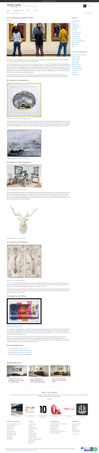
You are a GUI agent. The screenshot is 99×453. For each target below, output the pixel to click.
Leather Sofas (75, 25)
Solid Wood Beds (76, 56)
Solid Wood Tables (76, 66)
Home (8, 13)
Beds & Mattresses (76, 27)
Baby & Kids (75, 44)
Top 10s (74, 23)
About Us (74, 428)
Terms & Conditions (77, 424)
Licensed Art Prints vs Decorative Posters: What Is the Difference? (16, 380)
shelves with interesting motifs (31, 332)
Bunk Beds (74, 29)
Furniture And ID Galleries (78, 40)
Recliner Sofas (75, 62)
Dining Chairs (53, 428)
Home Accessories (22, 348)
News (73, 46)
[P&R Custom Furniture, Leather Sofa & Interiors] (14, 6)
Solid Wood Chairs (76, 64)
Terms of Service (76, 431)
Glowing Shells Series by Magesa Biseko (21, 118)
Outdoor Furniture (76, 38)
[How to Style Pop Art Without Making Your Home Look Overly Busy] (39, 371)
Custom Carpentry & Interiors (79, 55)
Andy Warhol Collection (17, 326)
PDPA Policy (75, 425)
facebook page (18, 354)
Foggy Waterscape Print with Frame (20, 158)
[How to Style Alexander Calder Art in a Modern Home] (60, 371)
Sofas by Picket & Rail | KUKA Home (58, 424)
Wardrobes (74, 72)
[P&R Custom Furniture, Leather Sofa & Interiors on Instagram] (76, 434)
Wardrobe (74, 30)
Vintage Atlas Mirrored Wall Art (19, 189)
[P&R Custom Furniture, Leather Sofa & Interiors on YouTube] (77, 434)
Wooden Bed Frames (55, 430)
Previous (86, 13)
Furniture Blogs (76, 21)
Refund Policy (75, 430)
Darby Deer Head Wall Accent (18, 238)
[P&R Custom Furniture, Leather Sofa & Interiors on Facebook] (74, 434)
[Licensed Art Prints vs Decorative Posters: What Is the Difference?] (17, 371)
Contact (35, 10)
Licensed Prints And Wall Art (25, 350)
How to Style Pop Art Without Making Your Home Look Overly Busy (37, 380)
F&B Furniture (75, 42)
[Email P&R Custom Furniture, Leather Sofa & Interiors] (72, 434)
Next (91, 13)
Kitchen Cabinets (76, 59)
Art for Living (15, 13)
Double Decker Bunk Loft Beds (57, 431)
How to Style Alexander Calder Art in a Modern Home (59, 380)
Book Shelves (75, 74)
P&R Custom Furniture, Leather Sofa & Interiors (19, 448)
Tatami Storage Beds (77, 68)
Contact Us (74, 427)
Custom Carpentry (76, 33)
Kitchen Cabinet (76, 34)
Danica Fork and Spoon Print (18, 280)
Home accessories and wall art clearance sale (20, 352)
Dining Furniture (76, 36)
